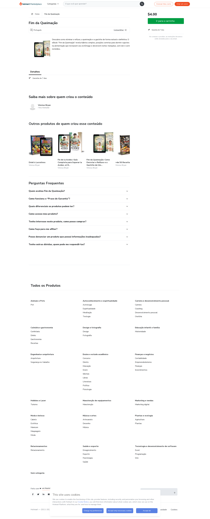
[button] (76, 191)
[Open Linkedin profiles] (43, 494)
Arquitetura (35, 358)
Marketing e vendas (144, 400)
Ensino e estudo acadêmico (95, 354)
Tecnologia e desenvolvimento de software (155, 446)
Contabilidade (141, 358)
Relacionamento (37, 450)
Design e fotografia (92, 327)
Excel (137, 450)
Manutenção (88, 404)
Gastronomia (36, 339)
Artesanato (88, 419)
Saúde (85, 462)
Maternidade (140, 331)
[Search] (142, 4)
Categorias (51, 4)
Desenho (86, 423)
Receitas (34, 343)
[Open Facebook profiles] (33, 494)
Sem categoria (37, 473)
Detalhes (35, 71)
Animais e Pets (38, 301)
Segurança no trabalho (40, 362)
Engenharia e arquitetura (42, 354)
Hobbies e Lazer (38, 400)
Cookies (174, 509)
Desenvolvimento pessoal (146, 312)
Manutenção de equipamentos (97, 400)
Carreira (138, 304)
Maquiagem (35, 431)
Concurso (86, 358)
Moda (33, 435)
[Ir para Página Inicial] (31, 4)
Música (86, 427)
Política (86, 385)
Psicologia (87, 389)
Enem (85, 370)
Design (86, 331)
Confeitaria (35, 331)
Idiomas (86, 374)
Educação (87, 366)
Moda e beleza (37, 415)
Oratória (138, 316)
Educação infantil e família (147, 327)
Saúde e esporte (91, 446)
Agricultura (139, 419)
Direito (86, 362)
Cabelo (34, 419)
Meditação (87, 312)
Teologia (86, 316)
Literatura (87, 381)
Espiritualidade (89, 308)
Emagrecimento (89, 450)
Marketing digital (142, 404)
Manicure (34, 427)
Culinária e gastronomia (42, 327)
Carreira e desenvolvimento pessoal (152, 301)
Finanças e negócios (144, 354)
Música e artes (89, 415)
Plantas (138, 423)
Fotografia (87, 335)
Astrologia (87, 304)
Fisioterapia (88, 458)
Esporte (86, 454)
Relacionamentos (39, 446)
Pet (32, 304)
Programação (140, 454)
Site (137, 458)
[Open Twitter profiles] (38, 494)
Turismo (34, 404)
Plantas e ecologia (144, 415)
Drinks (33, 335)
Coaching (138, 308)
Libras (85, 377)
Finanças (138, 366)
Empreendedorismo (143, 362)
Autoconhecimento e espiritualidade (100, 301)
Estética (34, 423)
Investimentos (141, 370)
